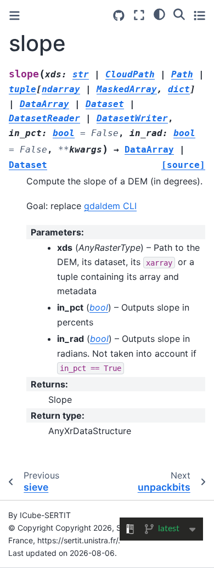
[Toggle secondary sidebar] (199, 15)
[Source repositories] (119, 16)
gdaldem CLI (110, 205)
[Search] (179, 13)
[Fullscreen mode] (139, 15)
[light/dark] (159, 13)
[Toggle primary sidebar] (14, 16)
